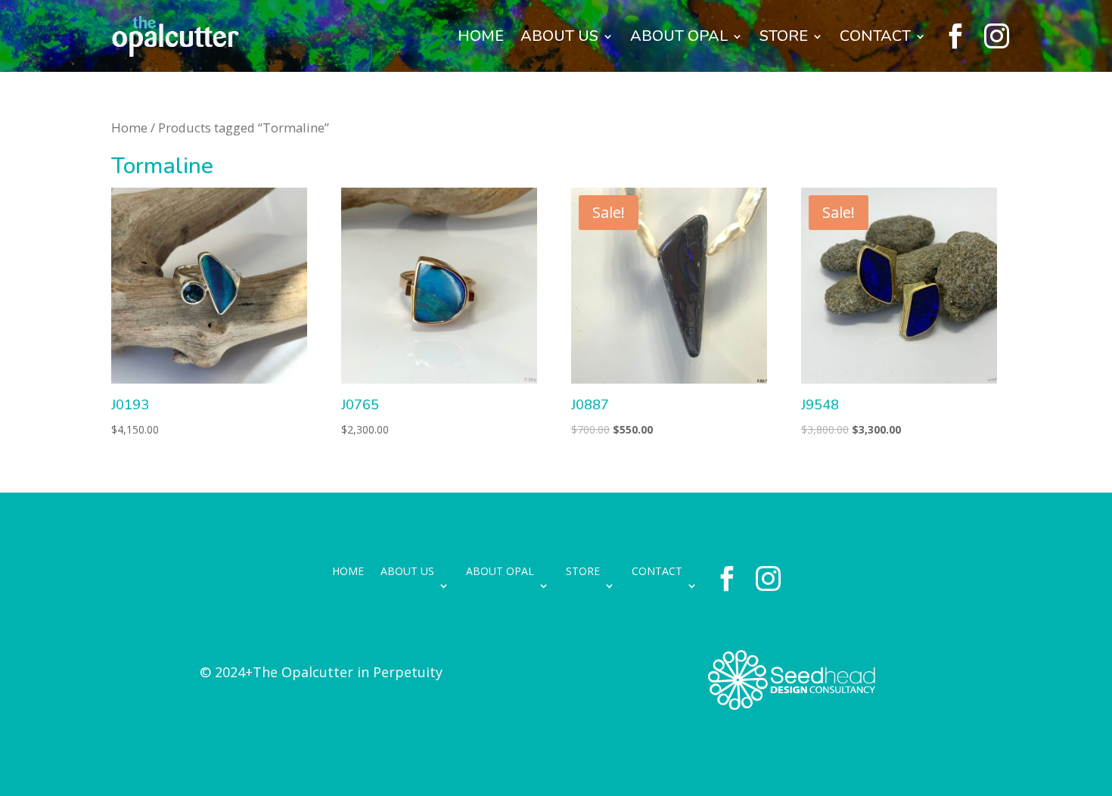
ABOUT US (559, 36)
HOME (481, 36)
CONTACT (875, 36)
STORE (783, 36)
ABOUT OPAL (679, 36)
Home (129, 127)
